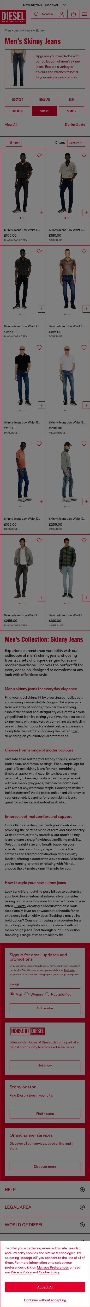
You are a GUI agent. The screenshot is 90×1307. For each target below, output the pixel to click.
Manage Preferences (53, 1267)
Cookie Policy (49, 1272)
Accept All (45, 1287)
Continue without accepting (45, 1300)
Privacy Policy (21, 1272)
